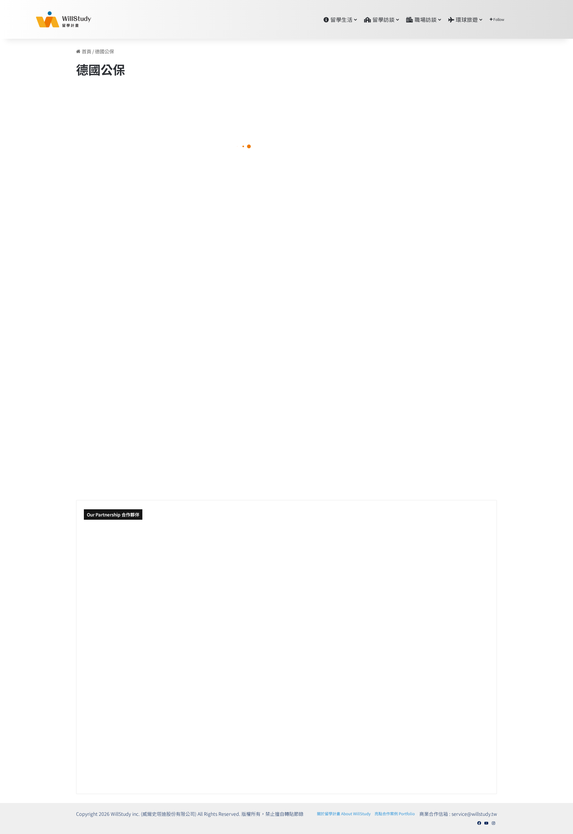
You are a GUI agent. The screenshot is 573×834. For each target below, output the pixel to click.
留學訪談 (383, 19)
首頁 (86, 51)
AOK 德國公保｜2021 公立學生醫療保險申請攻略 (156, 353)
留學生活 (341, 19)
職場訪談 (425, 19)
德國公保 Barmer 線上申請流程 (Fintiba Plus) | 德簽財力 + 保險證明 (325, 309)
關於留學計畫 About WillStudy (344, 813)
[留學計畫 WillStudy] (49, 19)
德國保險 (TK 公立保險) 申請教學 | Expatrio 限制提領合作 (154, 161)
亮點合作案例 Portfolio (395, 813)
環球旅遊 (466, 19)
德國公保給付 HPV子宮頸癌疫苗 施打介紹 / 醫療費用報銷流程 (329, 206)
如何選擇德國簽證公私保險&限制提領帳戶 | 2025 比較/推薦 (154, 456)
